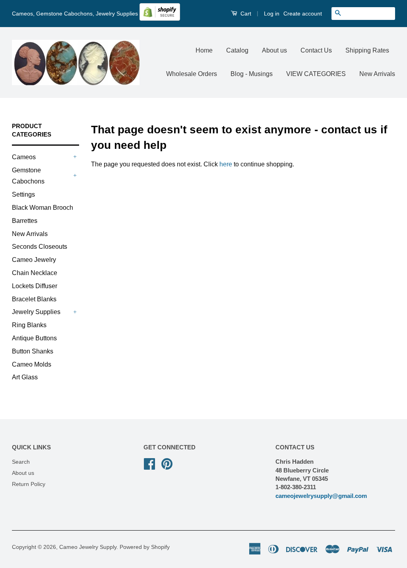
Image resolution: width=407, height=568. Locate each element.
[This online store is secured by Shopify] (160, 19)
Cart (245, 13)
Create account (302, 13)
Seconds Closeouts (39, 246)
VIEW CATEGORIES (316, 73)
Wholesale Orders (191, 73)
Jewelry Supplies (36, 311)
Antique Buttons (34, 338)
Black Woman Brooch (42, 207)
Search (21, 462)
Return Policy (28, 484)
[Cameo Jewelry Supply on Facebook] (149, 463)
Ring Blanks (29, 325)
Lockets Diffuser (34, 286)
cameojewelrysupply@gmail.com (321, 495)
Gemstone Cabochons (28, 176)
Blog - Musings (252, 73)
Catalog (237, 50)
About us (274, 50)
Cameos (24, 157)
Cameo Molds (31, 364)
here (225, 164)
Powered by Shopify (145, 547)
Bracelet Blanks (34, 299)
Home (204, 50)
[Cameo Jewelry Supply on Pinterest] (167, 463)
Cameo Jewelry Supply (87, 547)
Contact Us (316, 50)
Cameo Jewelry (34, 259)
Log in (271, 13)
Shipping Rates (367, 50)
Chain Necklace (34, 272)
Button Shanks (32, 351)
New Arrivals (377, 73)
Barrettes (24, 220)
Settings (23, 194)
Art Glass (25, 377)
